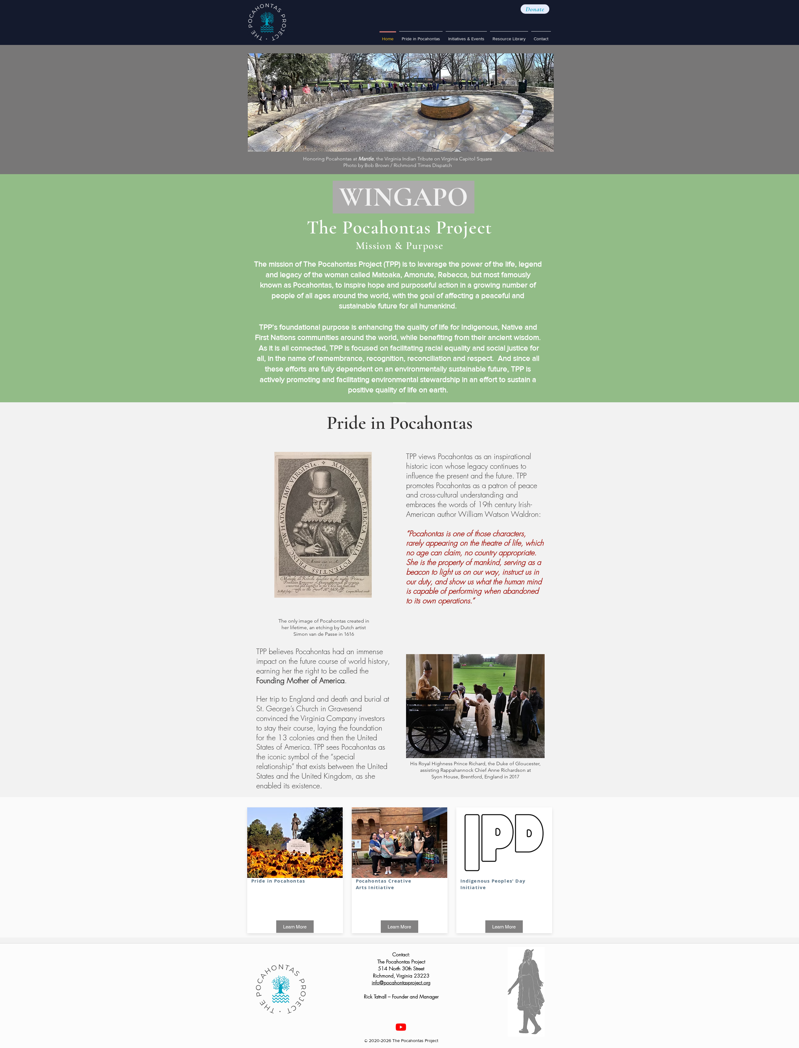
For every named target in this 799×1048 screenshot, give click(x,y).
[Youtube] (401, 1027)
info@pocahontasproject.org (401, 982)
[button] (535, 9)
